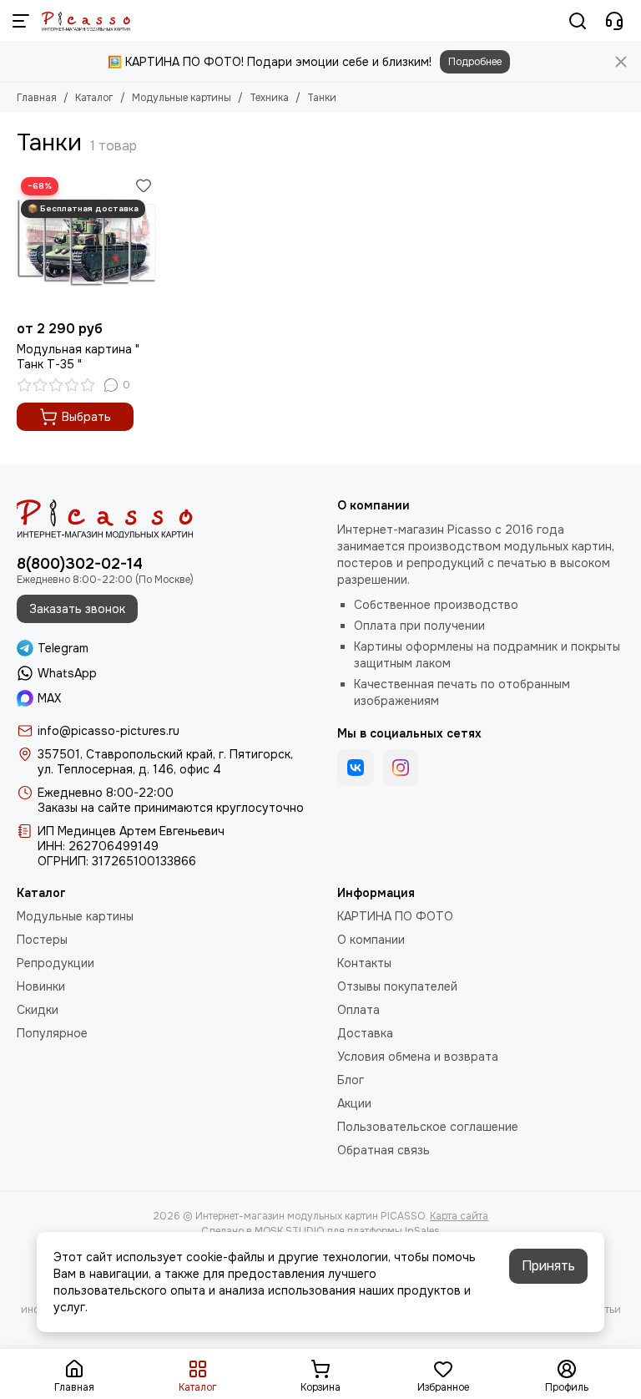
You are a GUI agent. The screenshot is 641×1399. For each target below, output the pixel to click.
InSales (422, 1231)
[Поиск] (577, 21)
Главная (37, 97)
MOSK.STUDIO (289, 1231)
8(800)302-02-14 (80, 564)
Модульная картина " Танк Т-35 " (78, 357)
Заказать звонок (77, 608)
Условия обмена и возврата (417, 1056)
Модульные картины (181, 97)
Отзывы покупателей (397, 986)
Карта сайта (459, 1216)
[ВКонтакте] (355, 767)
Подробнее (475, 61)
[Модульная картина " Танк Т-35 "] (86, 242)
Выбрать (86, 416)
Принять (548, 1266)
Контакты (364, 963)
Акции (354, 1103)
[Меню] (21, 21)
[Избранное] (143, 185)
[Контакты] (614, 21)
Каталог (94, 97)
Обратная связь (383, 1150)
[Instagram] (400, 767)
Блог (350, 1079)
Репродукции (55, 963)
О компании (371, 939)
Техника (269, 97)
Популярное (52, 1033)
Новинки (41, 986)
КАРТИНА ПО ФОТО (395, 916)
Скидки (37, 1009)
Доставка (365, 1033)
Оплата (358, 1009)
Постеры (42, 939)
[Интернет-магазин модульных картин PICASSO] (86, 21)
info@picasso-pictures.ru (108, 730)
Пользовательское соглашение (427, 1126)
